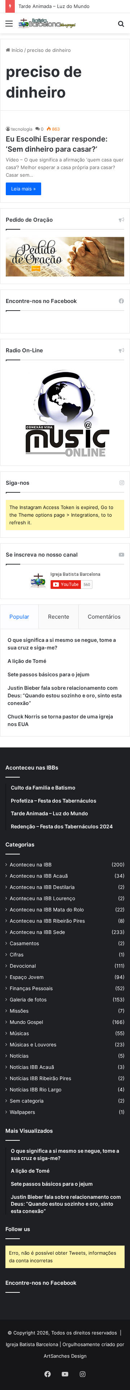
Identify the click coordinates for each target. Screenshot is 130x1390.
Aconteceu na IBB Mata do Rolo (47, 910)
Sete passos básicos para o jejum (49, 674)
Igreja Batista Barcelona (32, 1344)
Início (16, 50)
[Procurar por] (121, 26)
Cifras (16, 955)
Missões (19, 1011)
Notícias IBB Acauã (32, 1067)
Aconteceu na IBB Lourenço (42, 898)
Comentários (104, 616)
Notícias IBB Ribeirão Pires (40, 1078)
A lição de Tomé (27, 661)
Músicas (19, 1033)
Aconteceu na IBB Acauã (39, 876)
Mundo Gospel (26, 1022)
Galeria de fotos (28, 999)
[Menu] (9, 26)
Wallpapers (22, 1112)
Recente (58, 616)
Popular (19, 616)
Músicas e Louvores (33, 1044)
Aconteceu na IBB (31, 865)
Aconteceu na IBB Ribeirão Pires (47, 921)
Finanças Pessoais (31, 988)
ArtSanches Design (65, 1356)
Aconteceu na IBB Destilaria (42, 887)
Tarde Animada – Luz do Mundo (54, 6)
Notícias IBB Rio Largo (35, 1089)
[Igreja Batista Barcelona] (47, 23)
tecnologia (21, 129)
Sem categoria (27, 1101)
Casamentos (24, 943)
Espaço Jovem (27, 977)
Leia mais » (23, 189)
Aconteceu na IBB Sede (37, 932)
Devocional (23, 966)
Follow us (17, 1229)
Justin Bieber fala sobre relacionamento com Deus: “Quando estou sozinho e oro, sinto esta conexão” (65, 695)
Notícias (19, 1056)
